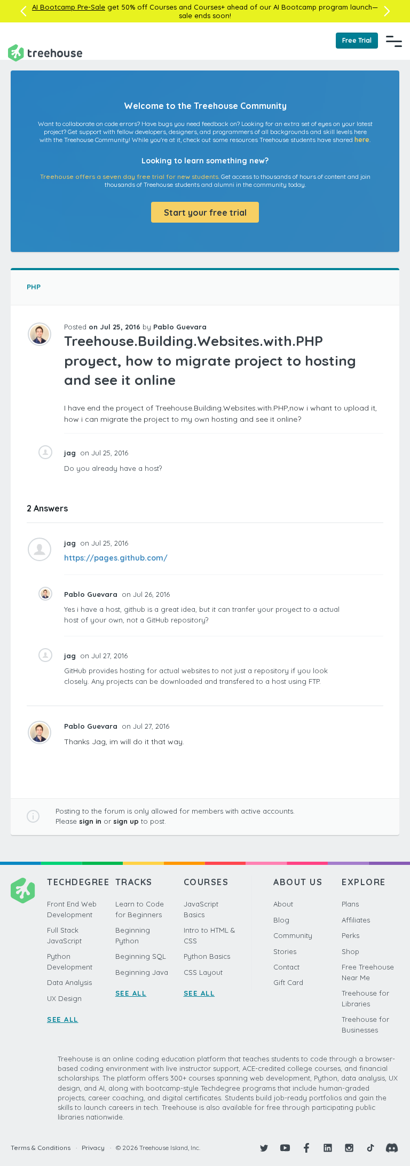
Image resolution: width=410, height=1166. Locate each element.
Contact (286, 967)
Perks (350, 935)
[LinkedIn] (327, 1147)
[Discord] (391, 1147)
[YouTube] (285, 1147)
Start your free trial (205, 212)
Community (292, 935)
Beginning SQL (140, 956)
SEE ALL (62, 1019)
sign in (90, 821)
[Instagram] (349, 1147)
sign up (126, 821)
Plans (350, 904)
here (361, 140)
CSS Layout (203, 972)
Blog (281, 920)
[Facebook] (306, 1147)
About (283, 904)
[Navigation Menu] (394, 41)
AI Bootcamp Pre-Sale (68, 7)
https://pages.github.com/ (116, 558)
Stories (284, 951)
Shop (350, 951)
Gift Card (288, 982)
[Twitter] (263, 1147)
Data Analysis (69, 982)
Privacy (93, 1148)
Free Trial (357, 40)
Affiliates (356, 920)
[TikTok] (370, 1147)
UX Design (64, 998)
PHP (34, 286)
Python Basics (207, 956)
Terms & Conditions (40, 1148)
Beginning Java (141, 972)
